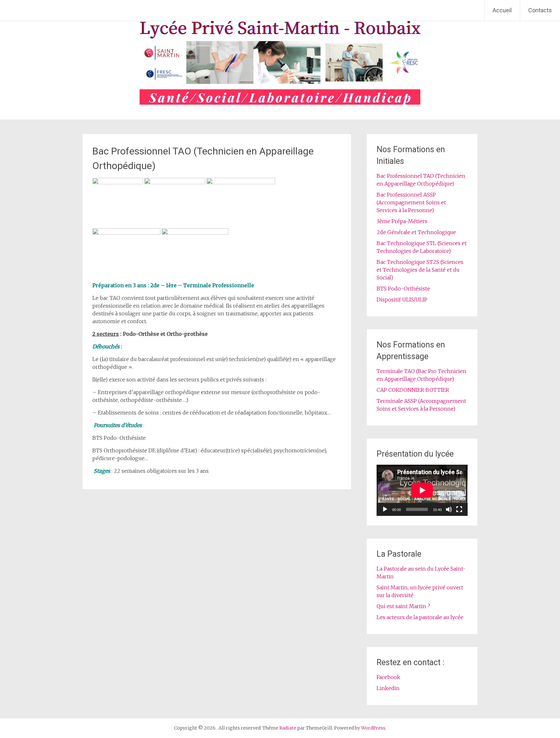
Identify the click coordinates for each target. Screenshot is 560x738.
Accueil (502, 10)
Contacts (540, 10)
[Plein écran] (459, 509)
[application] (422, 490)
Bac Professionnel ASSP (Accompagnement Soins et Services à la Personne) (411, 202)
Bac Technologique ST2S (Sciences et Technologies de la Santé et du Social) (420, 270)
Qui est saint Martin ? (403, 606)
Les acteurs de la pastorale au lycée (420, 617)
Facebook (388, 677)
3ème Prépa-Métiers (402, 221)
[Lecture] (385, 509)
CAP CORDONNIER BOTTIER (413, 390)
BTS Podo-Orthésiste (403, 288)
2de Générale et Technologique (416, 232)
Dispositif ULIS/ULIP (402, 299)
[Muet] (449, 509)
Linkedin (388, 688)
